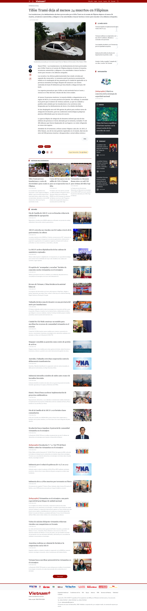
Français (100, 1)
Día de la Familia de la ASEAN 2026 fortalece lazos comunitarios (47, 411)
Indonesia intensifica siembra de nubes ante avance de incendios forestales (49, 376)
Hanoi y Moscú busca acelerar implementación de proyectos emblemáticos (47, 393)
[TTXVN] (33, 587)
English (95, 1)
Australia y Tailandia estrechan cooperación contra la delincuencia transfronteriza (49, 360)
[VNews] (40, 587)
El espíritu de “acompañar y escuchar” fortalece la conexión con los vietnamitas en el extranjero (47, 268)
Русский (113, 1)
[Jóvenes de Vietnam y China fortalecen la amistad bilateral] (82, 289)
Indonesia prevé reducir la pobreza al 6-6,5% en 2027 (48, 464)
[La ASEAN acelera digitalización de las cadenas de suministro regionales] (82, 254)
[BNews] (53, 587)
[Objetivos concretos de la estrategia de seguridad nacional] (106, 81)
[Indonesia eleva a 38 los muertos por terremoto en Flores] (82, 486)
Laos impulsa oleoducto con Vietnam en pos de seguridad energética (106, 45)
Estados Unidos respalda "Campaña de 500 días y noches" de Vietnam (105, 62)
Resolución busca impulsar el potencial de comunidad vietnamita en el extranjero (49, 429)
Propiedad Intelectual (63, 592)
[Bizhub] (60, 587)
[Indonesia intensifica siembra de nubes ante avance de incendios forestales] (82, 380)
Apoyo (87, 592)
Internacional (34, 6)
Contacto (60, 594)
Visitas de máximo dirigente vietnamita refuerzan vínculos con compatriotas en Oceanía (47, 522)
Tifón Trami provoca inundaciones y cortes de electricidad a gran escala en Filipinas (39, 182)
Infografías (102, 71)
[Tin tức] (46, 587)
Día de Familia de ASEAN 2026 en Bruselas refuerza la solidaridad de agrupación (49, 214)
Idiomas (93, 592)
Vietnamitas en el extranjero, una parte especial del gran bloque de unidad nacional (49, 499)
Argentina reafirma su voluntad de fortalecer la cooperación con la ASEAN (46, 544)
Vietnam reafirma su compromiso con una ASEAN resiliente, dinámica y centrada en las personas (105, 37)
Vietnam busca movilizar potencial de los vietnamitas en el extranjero (50, 561)
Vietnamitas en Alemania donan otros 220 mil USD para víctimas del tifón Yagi (80, 181)
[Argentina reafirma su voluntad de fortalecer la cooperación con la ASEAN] (82, 548)
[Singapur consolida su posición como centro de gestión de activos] (82, 347)
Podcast (102, 141)
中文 (109, 1)
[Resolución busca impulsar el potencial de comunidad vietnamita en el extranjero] (82, 433)
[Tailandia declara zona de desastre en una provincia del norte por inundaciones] (82, 307)
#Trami (40, 146)
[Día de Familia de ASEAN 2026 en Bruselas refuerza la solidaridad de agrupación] (82, 218)
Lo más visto (102, 23)
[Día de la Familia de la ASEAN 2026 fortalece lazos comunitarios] (82, 415)
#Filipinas (47, 146)
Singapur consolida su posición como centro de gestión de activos (50, 343)
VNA (98, 592)
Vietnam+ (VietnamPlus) (41, 1)
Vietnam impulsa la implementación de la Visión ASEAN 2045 (106, 27)
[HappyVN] (113, 587)
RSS (83, 592)
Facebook (30, 66)
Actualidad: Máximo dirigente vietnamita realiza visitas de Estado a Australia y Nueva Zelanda (102, 164)
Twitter (30, 70)
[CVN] (81, 587)
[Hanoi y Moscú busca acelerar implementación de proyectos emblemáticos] (82, 397)
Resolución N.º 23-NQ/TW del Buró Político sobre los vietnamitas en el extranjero (47, 446)
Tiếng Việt (90, 1)
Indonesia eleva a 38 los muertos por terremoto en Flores (50, 481)
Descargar (60, 576)
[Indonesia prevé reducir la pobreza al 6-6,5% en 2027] (82, 469)
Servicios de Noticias (106, 592)
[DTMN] (91, 587)
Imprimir (30, 74)
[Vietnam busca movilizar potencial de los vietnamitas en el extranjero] (82, 565)
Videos (101, 105)
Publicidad (115, 592)
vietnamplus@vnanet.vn (68, 602)
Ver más (34, 209)
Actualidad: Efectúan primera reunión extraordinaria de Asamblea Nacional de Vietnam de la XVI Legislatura (102, 182)
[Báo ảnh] (103, 587)
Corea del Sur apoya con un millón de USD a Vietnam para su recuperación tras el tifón (60, 182)
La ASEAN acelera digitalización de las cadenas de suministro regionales (47, 250)
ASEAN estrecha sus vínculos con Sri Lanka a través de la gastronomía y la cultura (50, 231)
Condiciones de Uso (75, 592)
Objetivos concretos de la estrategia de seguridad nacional (106, 93)
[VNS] (70, 587)
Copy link (30, 78)
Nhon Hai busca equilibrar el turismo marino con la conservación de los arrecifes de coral (106, 127)
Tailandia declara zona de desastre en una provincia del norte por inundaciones (50, 303)
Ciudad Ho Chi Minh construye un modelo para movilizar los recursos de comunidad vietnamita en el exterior (49, 324)
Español (105, 1)
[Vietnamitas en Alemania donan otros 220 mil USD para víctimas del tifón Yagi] (81, 170)
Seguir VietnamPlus (74, 152)
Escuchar (102, 155)
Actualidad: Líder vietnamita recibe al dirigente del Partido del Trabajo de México (102, 148)
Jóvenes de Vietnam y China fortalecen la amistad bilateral (47, 285)
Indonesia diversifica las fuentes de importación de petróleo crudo (105, 54)
